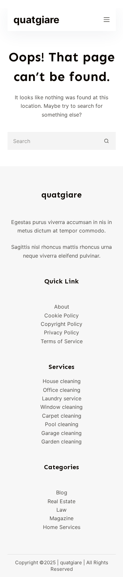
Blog (61, 492)
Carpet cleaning (61, 415)
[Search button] (107, 141)
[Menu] (107, 20)
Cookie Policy (61, 315)
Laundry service (61, 398)
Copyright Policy (61, 324)
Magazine (61, 518)
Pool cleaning (61, 424)
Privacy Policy (61, 332)
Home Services (61, 527)
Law (61, 509)
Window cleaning (61, 407)
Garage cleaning (61, 433)
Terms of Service (62, 341)
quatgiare (36, 19)
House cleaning (62, 381)
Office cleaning (61, 390)
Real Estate (61, 501)
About (61, 306)
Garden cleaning (61, 441)
